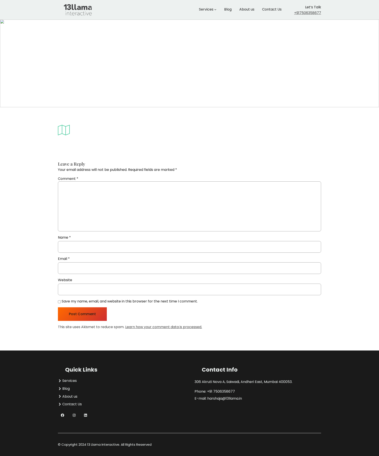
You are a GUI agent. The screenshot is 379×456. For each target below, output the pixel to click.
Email (64, 258)
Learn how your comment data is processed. (163, 326)
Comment (68, 178)
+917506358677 (307, 12)
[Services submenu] (215, 9)
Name (64, 237)
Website (65, 280)
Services (206, 9)
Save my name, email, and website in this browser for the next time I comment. (130, 301)
